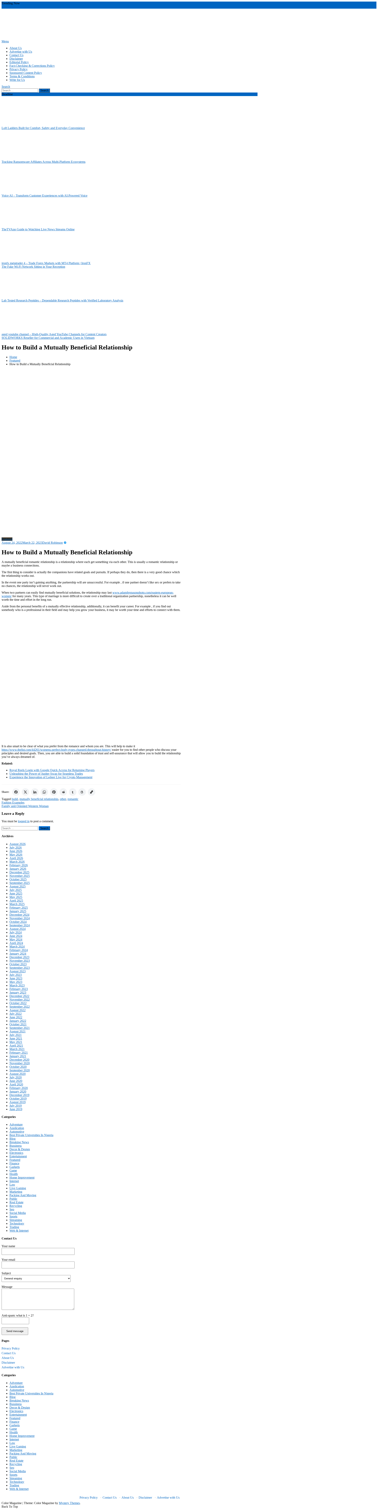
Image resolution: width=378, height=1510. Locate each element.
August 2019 (17, 1102)
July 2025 (15, 890)
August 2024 (17, 929)
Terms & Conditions (22, 76)
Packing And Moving (22, 1195)
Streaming (15, 1220)
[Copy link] (91, 792)
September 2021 (19, 1028)
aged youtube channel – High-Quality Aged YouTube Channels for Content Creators (54, 334)
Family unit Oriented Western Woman (25, 806)
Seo (11, 1209)
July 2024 (15, 932)
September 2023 (19, 967)
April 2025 (16, 900)
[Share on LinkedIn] (35, 792)
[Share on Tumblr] (72, 792)
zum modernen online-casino (19, 6)
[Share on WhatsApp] (44, 792)
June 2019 (15, 1109)
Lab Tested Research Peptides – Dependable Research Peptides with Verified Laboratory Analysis (62, 300)
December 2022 (19, 996)
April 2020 (16, 1084)
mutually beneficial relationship (38, 799)
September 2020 (19, 1070)
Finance (14, 1163)
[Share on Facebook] (16, 792)
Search (6, 86)
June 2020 (15, 1081)
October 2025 (18, 879)
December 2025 (19, 872)
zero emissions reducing (52, 6)
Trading (14, 1227)
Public (13, 1198)
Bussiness (15, 1145)
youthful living (104, 6)
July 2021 (15, 1035)
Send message (14, 1331)
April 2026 (16, 858)
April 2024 (16, 943)
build (15, 799)
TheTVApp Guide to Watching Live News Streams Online (38, 229)
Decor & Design (19, 1149)
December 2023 (19, 957)
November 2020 (19, 1063)
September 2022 (19, 1006)
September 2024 (19, 925)
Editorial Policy (19, 62)
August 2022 (17, 1010)
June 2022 (15, 1017)
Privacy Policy (18, 69)
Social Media (17, 1213)
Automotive (16, 1131)
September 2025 (19, 883)
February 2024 (18, 950)
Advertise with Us (20, 51)
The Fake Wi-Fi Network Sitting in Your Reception (33, 266)
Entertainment (18, 1156)
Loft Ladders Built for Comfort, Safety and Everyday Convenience (43, 128)
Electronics (16, 1152)
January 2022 (17, 1020)
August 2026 (17, 844)
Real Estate (16, 1202)
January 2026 (17, 868)
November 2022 (19, 999)
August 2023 (17, 971)
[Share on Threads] (82, 792)
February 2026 (18, 865)
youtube (90, 6)
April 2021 (16, 1045)
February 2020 (18, 1088)
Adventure (16, 1124)
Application (16, 1128)
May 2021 (15, 1042)
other (63, 799)
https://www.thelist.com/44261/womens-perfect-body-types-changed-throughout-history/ (56, 749)
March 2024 (17, 946)
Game (13, 1170)
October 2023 (18, 964)
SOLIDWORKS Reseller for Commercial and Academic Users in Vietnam (48, 337)
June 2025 (15, 893)
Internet (14, 1181)
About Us (15, 48)
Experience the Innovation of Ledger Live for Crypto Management (50, 777)
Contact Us (16, 55)
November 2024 (19, 918)
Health (13, 1174)
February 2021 (18, 1052)
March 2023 (17, 985)
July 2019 (15, 1105)
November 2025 (19, 875)
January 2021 (17, 1056)
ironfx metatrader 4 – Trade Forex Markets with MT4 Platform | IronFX (46, 263)
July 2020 (15, 1077)
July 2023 (15, 974)
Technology (16, 1223)
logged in (24, 821)
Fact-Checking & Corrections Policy (32, 65)
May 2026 (15, 854)
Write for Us (17, 80)
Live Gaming (17, 1188)
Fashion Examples (13, 802)
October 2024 (18, 921)
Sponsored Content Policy (25, 72)
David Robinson (52, 542)
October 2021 (18, 1024)
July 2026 (15, 847)
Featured (7, 539)
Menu (5, 41)
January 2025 (17, 911)
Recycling (15, 1205)
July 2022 (15, 1013)
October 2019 (18, 1098)
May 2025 (15, 897)
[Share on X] (25, 792)
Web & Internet (19, 1230)
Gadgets (14, 1167)
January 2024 (17, 953)
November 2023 (19, 960)
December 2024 (19, 914)
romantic (73, 799)
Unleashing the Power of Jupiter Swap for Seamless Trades (46, 773)
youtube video (76, 6)
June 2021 (15, 1038)
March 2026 (17, 861)
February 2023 (18, 989)
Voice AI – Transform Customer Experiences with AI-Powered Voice (44, 195)
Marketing (15, 1191)
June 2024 (15, 936)
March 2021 (17, 1049)
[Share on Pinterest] (53, 792)
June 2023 (15, 978)
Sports (13, 1216)
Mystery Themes (69, 1503)
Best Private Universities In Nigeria (31, 1135)
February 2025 (18, 907)
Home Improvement (21, 1177)
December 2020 (19, 1059)
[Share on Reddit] (63, 792)
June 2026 (15, 851)
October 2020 (18, 1066)
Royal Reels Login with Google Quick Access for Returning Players (51, 770)
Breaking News (19, 1142)
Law (12, 1184)
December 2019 (19, 1095)
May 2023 (15, 982)
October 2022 (18, 1003)
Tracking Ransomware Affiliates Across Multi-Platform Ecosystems (43, 161)
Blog (12, 1138)
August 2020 (17, 1073)
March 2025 (17, 904)
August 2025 (17, 886)
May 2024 (15, 939)
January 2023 (17, 992)
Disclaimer (16, 58)
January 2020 (17, 1091)
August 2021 (17, 1031)
